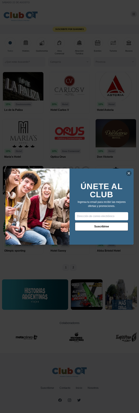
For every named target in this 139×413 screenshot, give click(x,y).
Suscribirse (101, 226)
